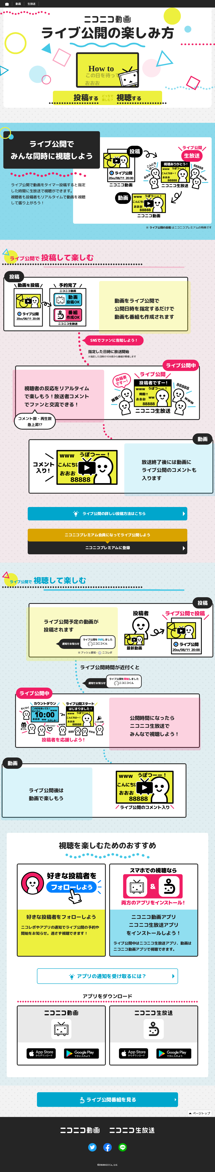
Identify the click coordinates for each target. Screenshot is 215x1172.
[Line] (122, 1147)
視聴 (129, 97)
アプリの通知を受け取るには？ (112, 976)
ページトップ (201, 1113)
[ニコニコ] (7, 4)
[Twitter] (92, 1147)
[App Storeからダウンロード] (41, 1053)
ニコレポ (107, 652)
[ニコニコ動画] (85, 1130)
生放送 (31, 4)
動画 (18, 4)
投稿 (85, 97)
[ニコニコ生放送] (132, 1130)
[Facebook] (107, 1147)
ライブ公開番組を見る (111, 1099)
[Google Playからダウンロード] (81, 1053)
